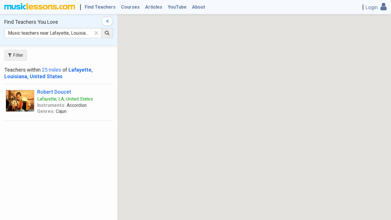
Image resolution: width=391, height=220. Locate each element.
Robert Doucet (54, 92)
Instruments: (51, 105)
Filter (17, 55)
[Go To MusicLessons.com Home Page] (39, 7)
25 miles (51, 70)
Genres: (45, 111)
